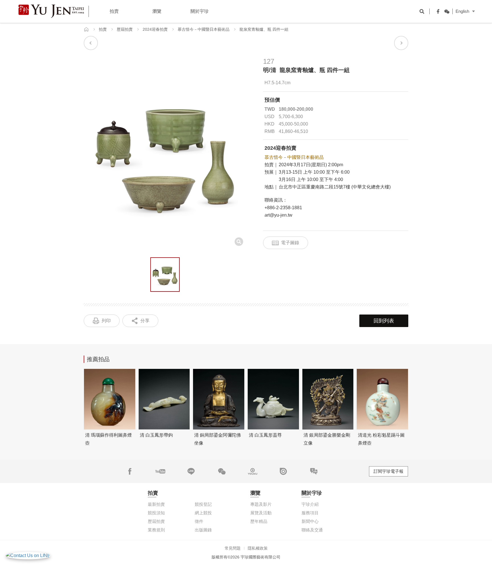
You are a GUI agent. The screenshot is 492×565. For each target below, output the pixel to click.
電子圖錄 (290, 242)
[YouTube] (160, 471)
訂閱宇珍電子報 (388, 471)
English (462, 11)
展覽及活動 (261, 512)
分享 (144, 320)
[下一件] (401, 43)
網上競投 (203, 512)
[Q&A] (313, 471)
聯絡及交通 (312, 529)
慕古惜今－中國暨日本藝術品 (203, 29)
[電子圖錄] (283, 471)
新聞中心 (310, 521)
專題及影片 (261, 504)
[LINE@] (191, 471)
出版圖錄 (203, 529)
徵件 (199, 521)
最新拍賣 (156, 504)
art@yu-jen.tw (278, 215)
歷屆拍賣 (125, 29)
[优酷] (252, 471)
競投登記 (203, 504)
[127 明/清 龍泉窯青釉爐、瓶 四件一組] (165, 274)
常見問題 (233, 548)
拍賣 (103, 29)
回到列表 (384, 321)
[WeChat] (445, 11)
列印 (106, 320)
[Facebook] (437, 11)
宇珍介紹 (310, 504)
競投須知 (156, 512)
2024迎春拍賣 (155, 29)
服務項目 (310, 512)
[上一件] (91, 43)
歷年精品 (258, 521)
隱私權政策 (258, 548)
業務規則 (156, 529)
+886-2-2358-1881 (283, 207)
